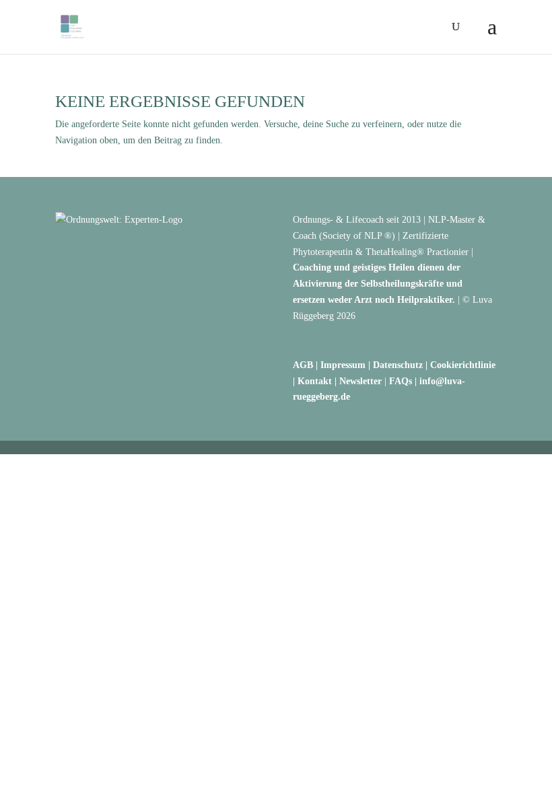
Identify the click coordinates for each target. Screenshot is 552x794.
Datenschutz (398, 365)
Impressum (343, 365)
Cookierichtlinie (462, 365)
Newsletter (360, 381)
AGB (303, 365)
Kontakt (315, 381)
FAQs (400, 381)
